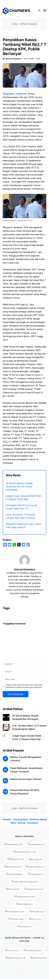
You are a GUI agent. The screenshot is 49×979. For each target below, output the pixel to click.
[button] (39, 10)
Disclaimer (33, 822)
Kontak (21, 822)
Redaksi (7, 819)
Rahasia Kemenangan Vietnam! (26, 779)
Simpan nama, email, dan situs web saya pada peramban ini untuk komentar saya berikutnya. (24, 686)
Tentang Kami (20, 819)
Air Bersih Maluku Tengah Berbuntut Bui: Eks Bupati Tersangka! (19, 486)
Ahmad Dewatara (13, 59)
